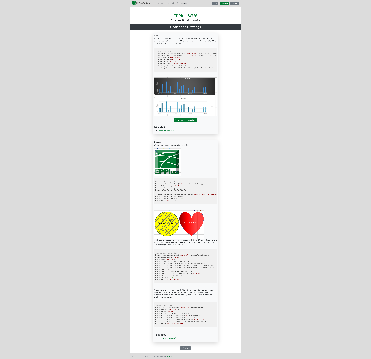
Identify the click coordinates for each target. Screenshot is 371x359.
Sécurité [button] (175, 3)
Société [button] (184, 3)
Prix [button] (167, 3)
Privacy (170, 356)
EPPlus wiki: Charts (165, 130)
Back (186, 348)
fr (215, 3)
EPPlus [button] (160, 3)
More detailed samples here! (185, 120)
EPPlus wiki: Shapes (167, 338)
